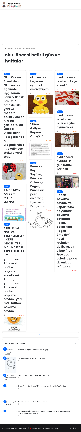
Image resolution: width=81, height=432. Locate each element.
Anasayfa (9, 48)
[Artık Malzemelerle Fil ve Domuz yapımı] (10, 405)
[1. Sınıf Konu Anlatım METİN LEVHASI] (14, 214)
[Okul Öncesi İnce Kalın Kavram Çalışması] (10, 378)
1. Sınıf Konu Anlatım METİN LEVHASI (12, 196)
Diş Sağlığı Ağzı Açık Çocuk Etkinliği (31, 358)
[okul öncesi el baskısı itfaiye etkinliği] (67, 98)
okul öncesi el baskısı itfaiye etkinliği (67, 81)
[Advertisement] (40, 26)
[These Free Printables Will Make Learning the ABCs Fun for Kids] (10, 392)
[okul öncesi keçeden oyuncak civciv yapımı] (40, 104)
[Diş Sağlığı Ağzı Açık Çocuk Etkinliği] (10, 365)
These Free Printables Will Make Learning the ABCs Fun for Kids (42, 386)
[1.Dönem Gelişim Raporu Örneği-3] (40, 149)
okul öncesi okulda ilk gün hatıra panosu (65, 163)
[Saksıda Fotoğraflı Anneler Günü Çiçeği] (10, 352)
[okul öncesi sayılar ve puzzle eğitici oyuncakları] (67, 140)
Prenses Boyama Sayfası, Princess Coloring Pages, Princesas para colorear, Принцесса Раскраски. (37, 186)
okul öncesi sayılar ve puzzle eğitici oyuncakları (66, 121)
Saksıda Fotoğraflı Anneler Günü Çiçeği (33, 350)
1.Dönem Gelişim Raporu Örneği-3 (36, 130)
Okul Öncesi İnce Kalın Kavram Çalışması (33, 375)
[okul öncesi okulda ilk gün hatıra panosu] (67, 182)
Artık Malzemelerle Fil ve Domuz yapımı (33, 402)
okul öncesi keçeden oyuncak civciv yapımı (39, 83)
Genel (7, 74)
